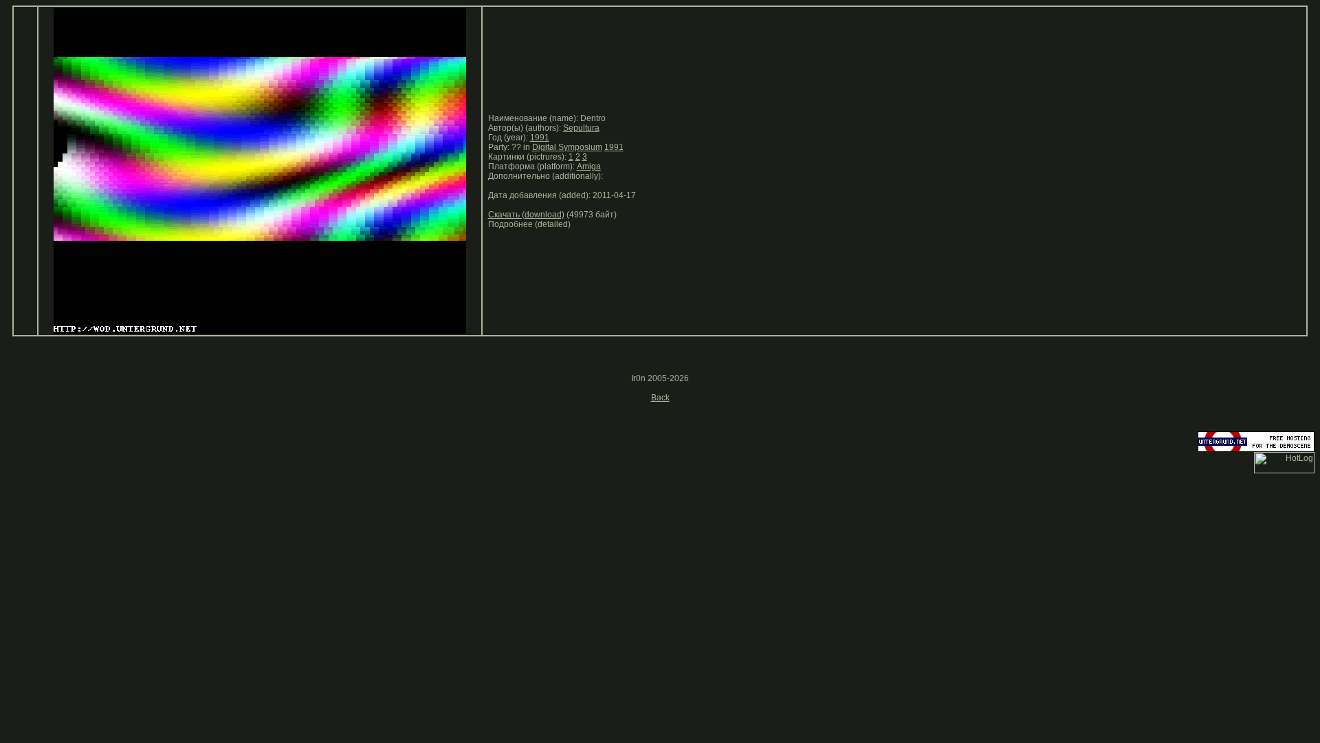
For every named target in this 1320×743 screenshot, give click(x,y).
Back (660, 397)
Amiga (589, 166)
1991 (539, 137)
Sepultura (581, 128)
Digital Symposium (567, 147)
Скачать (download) (526, 214)
